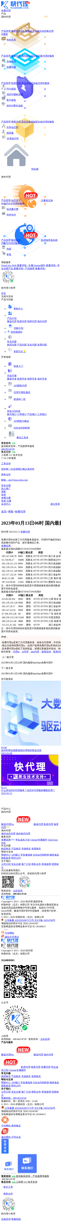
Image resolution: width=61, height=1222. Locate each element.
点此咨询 (18, 890)
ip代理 (25, 651)
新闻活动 (46, 651)
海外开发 (42, 379)
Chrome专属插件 (38, 840)
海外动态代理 (8, 833)
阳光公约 (16, 858)
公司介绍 (6, 864)
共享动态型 (12, 127)
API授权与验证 (21, 421)
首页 (4, 511)
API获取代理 (20, 385)
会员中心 (6, 504)
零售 (9, 254)
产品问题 (22, 344)
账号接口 (12, 414)
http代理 (35, 651)
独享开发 (32, 379)
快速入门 (18, 366)
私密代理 (22, 321)
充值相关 (26, 848)
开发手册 (12, 375)
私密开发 (22, 379)
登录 (3, 494)
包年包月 (11, 40)
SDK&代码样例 (22, 428)
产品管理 (6, 31)
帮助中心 (18, 308)
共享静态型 (13, 138)
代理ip (16, 651)
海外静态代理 (23, 833)
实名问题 (32, 344)
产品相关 (16, 848)
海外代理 (42, 321)
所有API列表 (13, 411)
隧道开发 (12, 379)
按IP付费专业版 (15, 105)
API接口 (15, 855)
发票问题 (42, 344)
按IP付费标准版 (15, 94)
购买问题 (12, 344)
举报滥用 (46, 864)
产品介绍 (12, 318)
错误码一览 (19, 399)
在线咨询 (6, 1219)
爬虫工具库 (22, 437)
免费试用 (6, 546)
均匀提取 (11, 89)
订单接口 (22, 414)
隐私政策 (6, 858)
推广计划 (26, 864)
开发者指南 (26, 855)
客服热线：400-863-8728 (13, 1098)
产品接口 (32, 414)
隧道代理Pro (7, 824)
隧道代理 (12, 321)
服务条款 (54, 855)
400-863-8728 (8, 449)
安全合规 (16, 864)
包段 (9, 249)
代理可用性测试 (22, 392)
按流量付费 (12, 209)
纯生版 (34, 169)
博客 (10, 511)
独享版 (10, 133)
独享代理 (32, 321)
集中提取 (11, 100)
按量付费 (11, 67)
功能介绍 (18, 328)
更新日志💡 (20, 351)
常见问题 (12, 341)
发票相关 (36, 848)
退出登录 (55, 504)
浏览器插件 (17, 332)
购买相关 (6, 848)
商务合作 (36, 864)
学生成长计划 (22, 840)
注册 (9, 501)
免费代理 (20, 511)
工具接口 (42, 414)
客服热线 (16, 1219)
